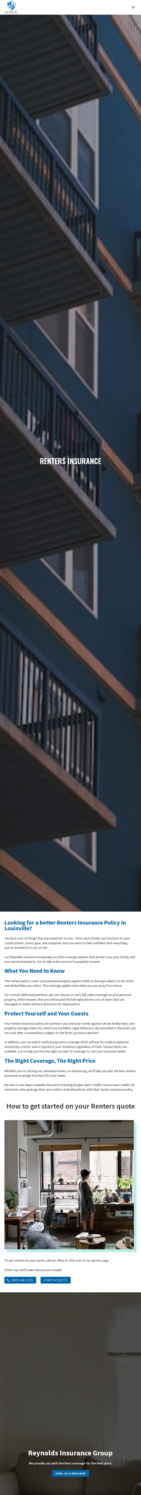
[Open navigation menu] (133, 7)
